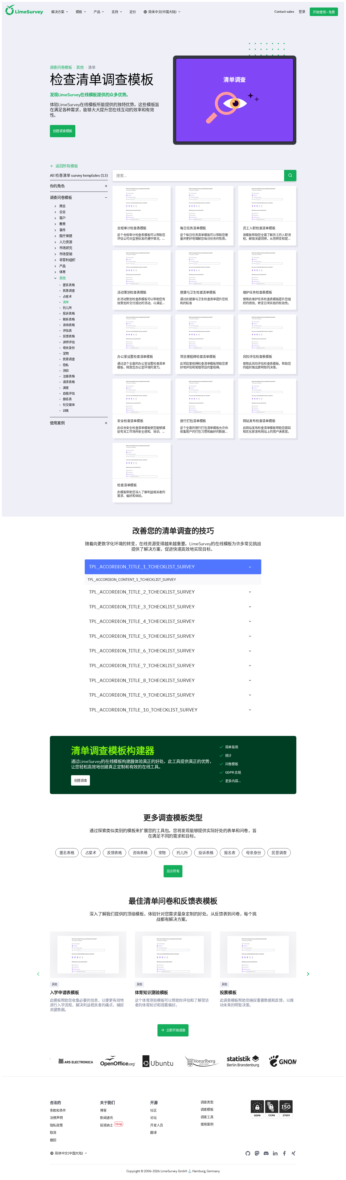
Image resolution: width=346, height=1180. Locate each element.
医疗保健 (65, 236)
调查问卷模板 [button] (90, 197)
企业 (62, 212)
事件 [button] (55, 230)
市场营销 (65, 254)
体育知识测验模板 (151, 992)
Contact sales (284, 11)
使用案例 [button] (57, 423)
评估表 (67, 331)
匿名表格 (69, 285)
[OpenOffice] (103, 1061)
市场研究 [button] (55, 248)
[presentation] (38, 974)
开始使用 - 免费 (324, 12)
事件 (62, 230)
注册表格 (69, 376)
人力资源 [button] (55, 242)
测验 (66, 371)
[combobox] (204, 175)
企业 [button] (55, 212)
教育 (62, 224)
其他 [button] (55, 278)
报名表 (67, 399)
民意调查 (69, 291)
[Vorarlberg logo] (188, 1061)
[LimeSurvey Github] (248, 1153)
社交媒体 (69, 405)
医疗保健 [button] (55, 236)
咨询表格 (69, 325)
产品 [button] (55, 266)
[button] (60, 12)
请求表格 (69, 382)
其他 (62, 278)
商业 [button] (55, 206)
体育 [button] (55, 272)
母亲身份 (69, 348)
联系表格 (69, 319)
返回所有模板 (66, 166)
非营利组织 (67, 260)
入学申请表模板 (64, 992)
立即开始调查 (175, 1030)
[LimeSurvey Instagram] (293, 1153)
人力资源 (65, 242)
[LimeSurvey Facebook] (284, 1153)
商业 (62, 206)
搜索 (290, 175)
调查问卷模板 (61, 197)
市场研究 (65, 248)
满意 (66, 388)
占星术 (67, 296)
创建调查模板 (62, 131)
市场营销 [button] (55, 254)
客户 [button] (55, 218)
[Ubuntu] (146, 1061)
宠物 (66, 353)
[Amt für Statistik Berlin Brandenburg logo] (230, 1061)
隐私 (66, 365)
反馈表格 (69, 336)
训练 (66, 411)
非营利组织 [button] (55, 260)
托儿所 (67, 308)
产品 (62, 266)
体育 (62, 272)
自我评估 (69, 393)
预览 (236, 100)
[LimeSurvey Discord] (266, 1153)
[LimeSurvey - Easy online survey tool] (24, 12)
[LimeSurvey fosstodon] (257, 1153)
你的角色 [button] (57, 186)
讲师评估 (69, 342)
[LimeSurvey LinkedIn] (275, 1153)
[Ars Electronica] (61, 1061)
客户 (62, 218)
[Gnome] (272, 1061)
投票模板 (228, 992)
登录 (302, 11)
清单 (66, 302)
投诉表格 (69, 313)
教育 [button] (55, 224)
